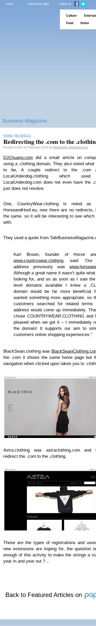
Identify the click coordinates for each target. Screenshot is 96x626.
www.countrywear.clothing (38, 260)
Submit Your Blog (38, 3)
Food (69, 23)
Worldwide (61, 147)
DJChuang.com (18, 157)
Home (10, 3)
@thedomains (78, 147)
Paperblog (28, 19)
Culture (71, 15)
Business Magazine (25, 121)
